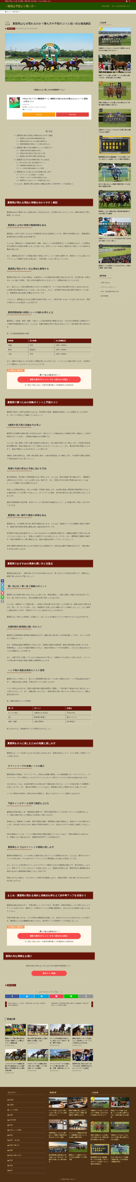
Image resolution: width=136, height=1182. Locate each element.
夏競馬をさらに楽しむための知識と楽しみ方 (34, 172)
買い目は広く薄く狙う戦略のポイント (32, 162)
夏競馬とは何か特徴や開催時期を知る (32, 138)
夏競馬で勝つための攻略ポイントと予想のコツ (35, 147)
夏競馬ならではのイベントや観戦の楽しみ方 (35, 180)
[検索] (129, 1)
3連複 (11, 1105)
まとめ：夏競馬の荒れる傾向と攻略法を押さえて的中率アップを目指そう (45, 184)
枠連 (11, 1125)
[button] (12, 996)
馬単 (11, 1160)
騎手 (11, 1170)
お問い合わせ (105, 282)
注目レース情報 (15, 1130)
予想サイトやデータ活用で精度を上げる (33, 177)
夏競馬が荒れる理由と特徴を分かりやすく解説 (35, 135)
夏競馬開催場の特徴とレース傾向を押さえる (35, 144)
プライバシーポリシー (108, 287)
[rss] (126, 1)
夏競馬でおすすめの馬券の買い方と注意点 (33, 160)
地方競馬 (12, 1120)
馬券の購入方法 (15, 1155)
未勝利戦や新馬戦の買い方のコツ (31, 165)
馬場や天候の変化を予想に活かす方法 (32, 153)
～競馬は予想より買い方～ (20, 6)
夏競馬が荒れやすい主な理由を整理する (33, 141)
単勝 (11, 1115)
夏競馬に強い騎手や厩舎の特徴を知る (32, 156)
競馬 (11, 1135)
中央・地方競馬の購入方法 (110, 291)
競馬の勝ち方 (11, 28)
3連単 (11, 1100)
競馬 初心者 (14, 1140)
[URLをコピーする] (86, 996)
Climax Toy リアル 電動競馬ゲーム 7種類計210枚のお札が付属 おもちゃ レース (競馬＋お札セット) (55, 100)
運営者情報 (104, 296)
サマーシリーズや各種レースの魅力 (32, 175)
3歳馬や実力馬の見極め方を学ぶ (31, 150)
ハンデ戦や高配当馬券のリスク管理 (32, 168)
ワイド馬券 (13, 1110)
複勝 (11, 1150)
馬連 (11, 1165)
